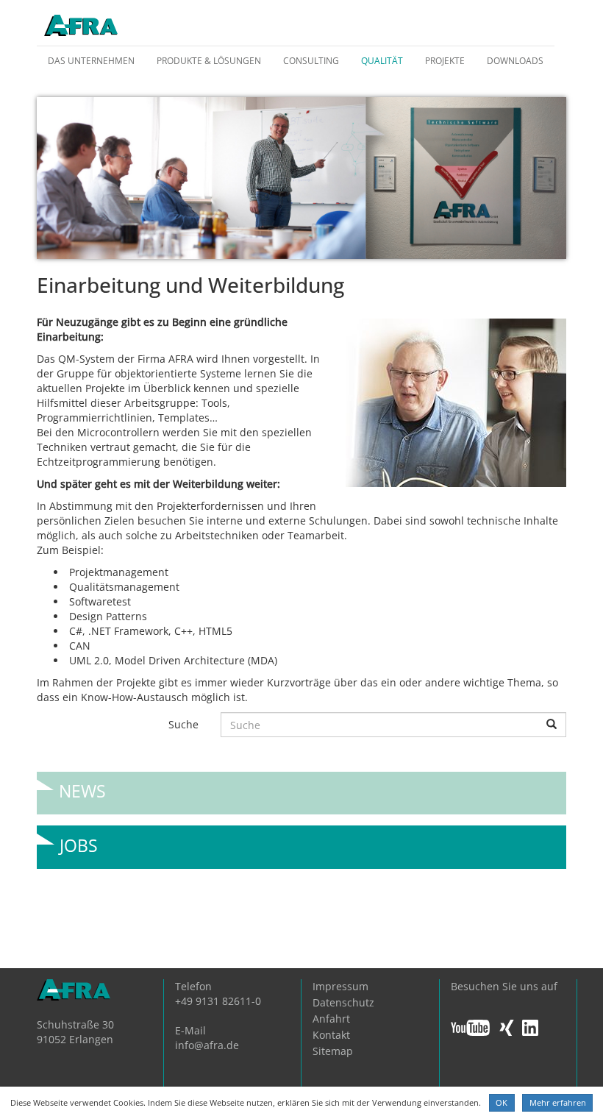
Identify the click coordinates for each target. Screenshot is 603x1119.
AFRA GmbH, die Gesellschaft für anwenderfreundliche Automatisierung (81, 26)
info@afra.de (207, 1045)
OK (501, 1102)
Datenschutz (343, 1002)
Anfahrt (331, 1019)
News (82, 785)
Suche (183, 724)
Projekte (445, 60)
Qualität (382, 60)
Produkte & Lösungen (209, 60)
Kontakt (331, 1035)
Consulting (311, 60)
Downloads (515, 60)
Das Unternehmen (91, 60)
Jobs (79, 840)
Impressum (340, 986)
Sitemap (333, 1051)
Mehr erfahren (557, 1102)
